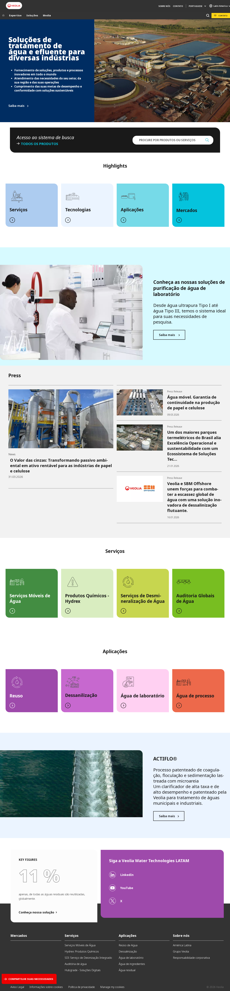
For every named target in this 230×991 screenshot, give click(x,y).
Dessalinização (128, 951)
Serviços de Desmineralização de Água (143, 598)
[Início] (3, 15)
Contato (178, 6)
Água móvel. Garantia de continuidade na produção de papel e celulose (193, 402)
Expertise (15, 15)
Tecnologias (78, 210)
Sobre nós (164, 6)
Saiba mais (16, 106)
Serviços (18, 210)
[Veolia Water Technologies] (14, 5)
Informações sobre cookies (46, 987)
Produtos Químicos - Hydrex (87, 598)
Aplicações (132, 210)
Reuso (16, 696)
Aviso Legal (17, 987)
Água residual (127, 970)
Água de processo (195, 696)
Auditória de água (76, 964)
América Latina (182, 945)
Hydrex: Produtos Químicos (82, 951)
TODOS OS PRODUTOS (39, 144)
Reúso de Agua (128, 945)
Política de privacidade (81, 987)
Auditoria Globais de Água (195, 598)
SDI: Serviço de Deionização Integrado (88, 958)
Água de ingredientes (132, 964)
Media (47, 15)
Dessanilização (81, 695)
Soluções (32, 15)
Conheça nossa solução (36, 912)
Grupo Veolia (181, 951)
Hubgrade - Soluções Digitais (83, 970)
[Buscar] (207, 15)
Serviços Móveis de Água (30, 598)
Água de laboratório (142, 696)
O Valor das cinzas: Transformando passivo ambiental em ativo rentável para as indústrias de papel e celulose (61, 465)
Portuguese (195, 6)
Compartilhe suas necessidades (30, 979)
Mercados (186, 210)
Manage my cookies (112, 987)
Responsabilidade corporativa (191, 958)
